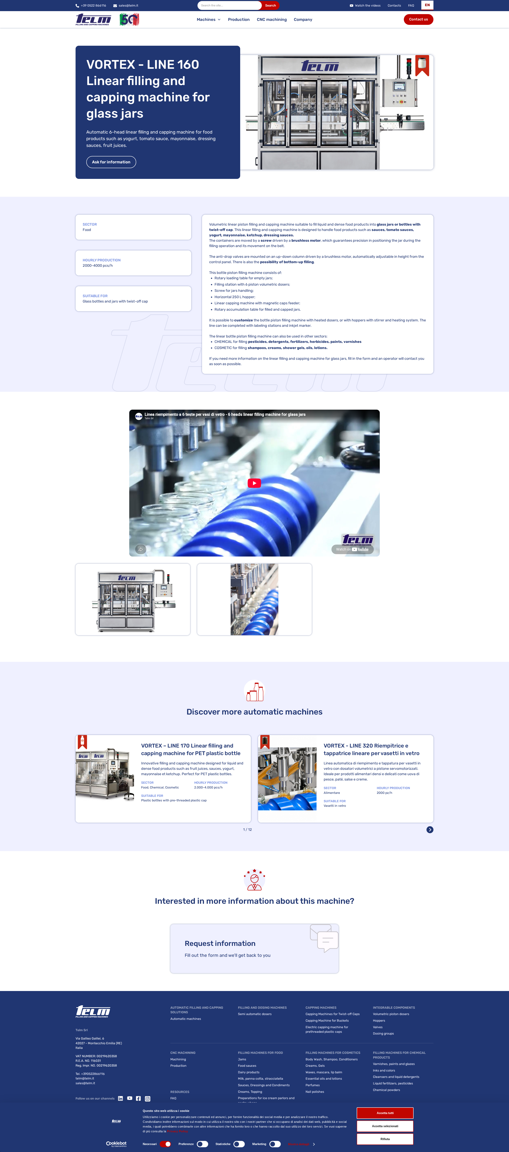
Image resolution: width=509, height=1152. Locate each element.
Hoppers (379, 1020)
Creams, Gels (315, 1066)
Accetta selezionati (385, 1126)
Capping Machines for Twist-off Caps (333, 1014)
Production (239, 19)
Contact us (418, 19)
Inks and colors (384, 1070)
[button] (427, 5)
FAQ (411, 5)
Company (303, 19)
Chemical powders (386, 1090)
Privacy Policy (177, 1131)
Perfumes (313, 1085)
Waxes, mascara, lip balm (324, 1072)
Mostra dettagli (298, 1144)
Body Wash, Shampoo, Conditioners (332, 1059)
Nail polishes (315, 1092)
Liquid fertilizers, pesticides (393, 1083)
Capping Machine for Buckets (327, 1020)
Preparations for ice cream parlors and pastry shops (266, 1100)
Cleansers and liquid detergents (396, 1077)
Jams (242, 1059)
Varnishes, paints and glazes (394, 1064)
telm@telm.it (85, 1078)
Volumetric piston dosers (391, 1014)
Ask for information (111, 162)
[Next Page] (429, 829)
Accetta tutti (385, 1113)
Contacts (394, 5)
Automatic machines (185, 1019)
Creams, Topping (250, 1092)
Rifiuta (385, 1139)
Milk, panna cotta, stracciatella (260, 1078)
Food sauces (247, 1066)
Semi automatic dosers (255, 1014)
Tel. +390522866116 (90, 1074)
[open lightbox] (133, 599)
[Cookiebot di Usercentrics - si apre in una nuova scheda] (116, 1144)
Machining (178, 1059)
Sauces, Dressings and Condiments (264, 1085)
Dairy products (248, 1072)
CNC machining (272, 19)
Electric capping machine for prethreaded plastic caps (327, 1029)
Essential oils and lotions (324, 1078)
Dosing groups (383, 1033)
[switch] (202, 1144)
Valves (378, 1027)
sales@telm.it (85, 1083)
